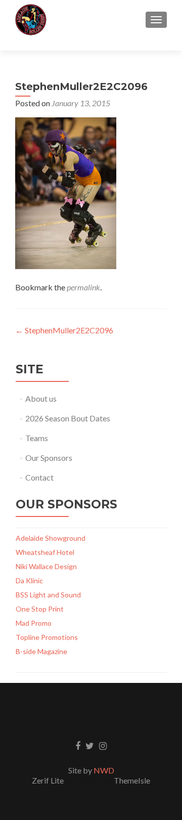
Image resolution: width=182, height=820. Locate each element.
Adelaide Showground (50, 538)
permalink (83, 287)
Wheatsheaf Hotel (45, 552)
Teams (36, 438)
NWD (104, 770)
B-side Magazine (41, 651)
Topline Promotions (47, 637)
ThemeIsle (132, 780)
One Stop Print (40, 609)
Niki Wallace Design (46, 566)
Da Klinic (29, 580)
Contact (39, 477)
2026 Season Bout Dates (67, 418)
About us (41, 398)
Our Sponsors (48, 457)
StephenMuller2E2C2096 (64, 330)
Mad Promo (34, 623)
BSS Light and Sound (48, 594)
